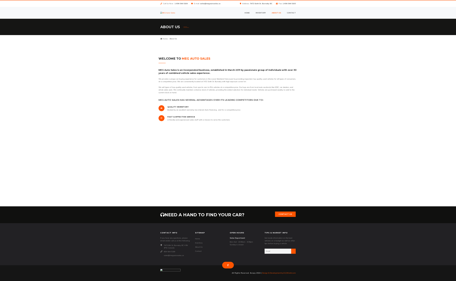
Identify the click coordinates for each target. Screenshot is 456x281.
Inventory (261, 13)
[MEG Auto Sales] (167, 12)
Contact (291, 13)
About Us (276, 13)
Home (247, 13)
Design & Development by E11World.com (279, 273)
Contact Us (285, 214)
